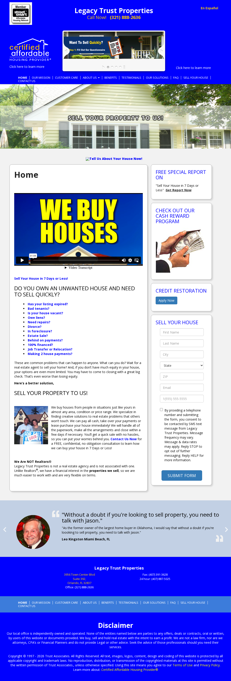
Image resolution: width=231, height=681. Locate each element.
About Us (90, 77)
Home (22, 77)
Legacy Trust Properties (113, 10)
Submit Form (182, 475)
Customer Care (66, 77)
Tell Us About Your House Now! (115, 158)
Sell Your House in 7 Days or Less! (41, 278)
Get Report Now (179, 190)
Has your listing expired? (48, 304)
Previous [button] (4, 527)
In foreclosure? (40, 331)
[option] (115, 530)
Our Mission (41, 77)
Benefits (110, 77)
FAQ (176, 77)
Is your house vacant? (45, 313)
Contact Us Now (124, 439)
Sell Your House (195, 77)
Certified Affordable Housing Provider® (129, 669)
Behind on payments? (45, 340)
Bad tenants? (38, 308)
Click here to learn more (26, 66)
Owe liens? (36, 317)
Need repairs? (39, 322)
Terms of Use (183, 665)
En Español (209, 8)
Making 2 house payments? (50, 354)
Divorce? (35, 326)
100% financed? (40, 345)
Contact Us (26, 81)
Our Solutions (157, 77)
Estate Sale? (38, 335)
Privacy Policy (210, 665)
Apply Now (166, 300)
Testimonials (131, 77)
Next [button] (226, 527)
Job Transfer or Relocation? (50, 349)
